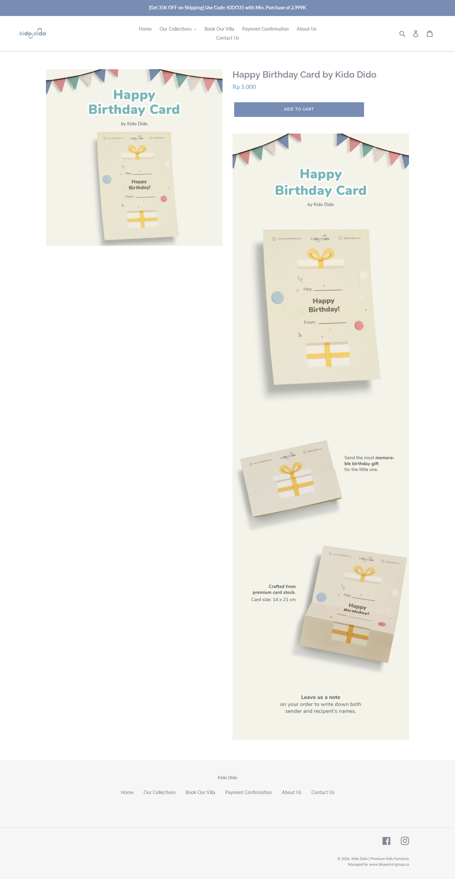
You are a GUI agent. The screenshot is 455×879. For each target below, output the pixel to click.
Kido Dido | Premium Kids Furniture (380, 858)
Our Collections (160, 792)
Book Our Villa (200, 792)
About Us (291, 792)
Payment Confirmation (248, 792)
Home (127, 792)
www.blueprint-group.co (389, 864)
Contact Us (322, 792)
